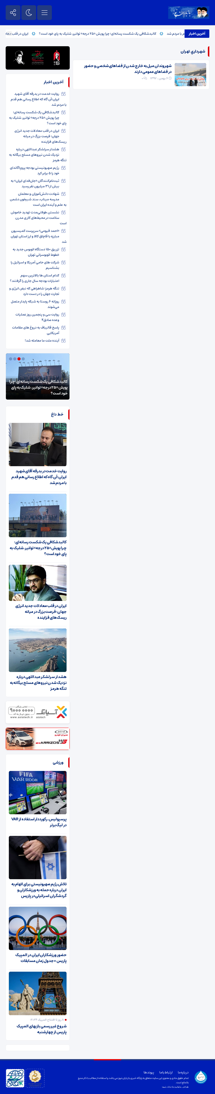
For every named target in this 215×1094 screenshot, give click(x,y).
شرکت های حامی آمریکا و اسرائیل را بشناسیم (35, 265)
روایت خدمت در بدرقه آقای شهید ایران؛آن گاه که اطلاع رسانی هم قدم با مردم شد (39, 99)
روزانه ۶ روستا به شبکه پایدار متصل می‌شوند (35, 304)
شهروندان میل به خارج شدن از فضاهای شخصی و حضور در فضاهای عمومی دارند (128, 69)
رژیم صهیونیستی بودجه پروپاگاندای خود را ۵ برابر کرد (34, 170)
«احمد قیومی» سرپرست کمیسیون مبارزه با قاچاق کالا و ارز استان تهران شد (39, 236)
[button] (24, 358)
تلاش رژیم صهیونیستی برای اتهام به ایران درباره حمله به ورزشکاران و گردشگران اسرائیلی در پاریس (39, 890)
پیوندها (149, 1072)
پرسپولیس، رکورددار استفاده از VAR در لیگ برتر (39, 822)
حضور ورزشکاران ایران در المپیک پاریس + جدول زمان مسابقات (41, 958)
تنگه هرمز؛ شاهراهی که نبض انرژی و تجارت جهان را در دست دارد (34, 291)
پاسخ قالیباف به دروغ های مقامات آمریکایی (35, 330)
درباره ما (183, 1072)
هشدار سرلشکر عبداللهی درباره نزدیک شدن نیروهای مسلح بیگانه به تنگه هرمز (38, 154)
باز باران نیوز (168, 1087)
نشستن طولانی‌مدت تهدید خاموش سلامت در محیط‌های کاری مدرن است (39, 217)
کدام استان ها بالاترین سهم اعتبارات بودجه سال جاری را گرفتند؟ (34, 278)
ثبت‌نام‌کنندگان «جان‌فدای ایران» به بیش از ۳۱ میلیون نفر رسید (35, 183)
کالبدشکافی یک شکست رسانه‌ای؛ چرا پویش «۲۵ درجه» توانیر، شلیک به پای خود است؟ (113, 34)
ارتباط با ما (166, 1072)
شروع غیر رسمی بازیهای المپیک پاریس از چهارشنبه (42, 1029)
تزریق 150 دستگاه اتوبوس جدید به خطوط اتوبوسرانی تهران (36, 252)
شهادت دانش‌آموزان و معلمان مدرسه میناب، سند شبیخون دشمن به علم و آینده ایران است (38, 199)
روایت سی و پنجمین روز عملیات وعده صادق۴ (37, 317)
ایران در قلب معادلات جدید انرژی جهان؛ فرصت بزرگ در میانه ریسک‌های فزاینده (40, 136)
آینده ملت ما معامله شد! (42, 340)
